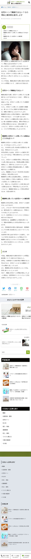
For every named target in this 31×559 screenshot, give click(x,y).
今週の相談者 (6, 440)
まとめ (5, 38)
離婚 (4, 413)
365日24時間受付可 (26, 556)
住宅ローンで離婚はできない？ (11, 30)
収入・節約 (6, 433)
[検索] (28, 352)
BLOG (4, 423)
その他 (5, 443)
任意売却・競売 (7, 416)
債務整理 (5, 430)
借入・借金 (6, 426)
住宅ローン (12, 294)
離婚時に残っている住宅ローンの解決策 (13, 36)
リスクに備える (7, 436)
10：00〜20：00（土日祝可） (5, 556)
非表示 (10, 27)
